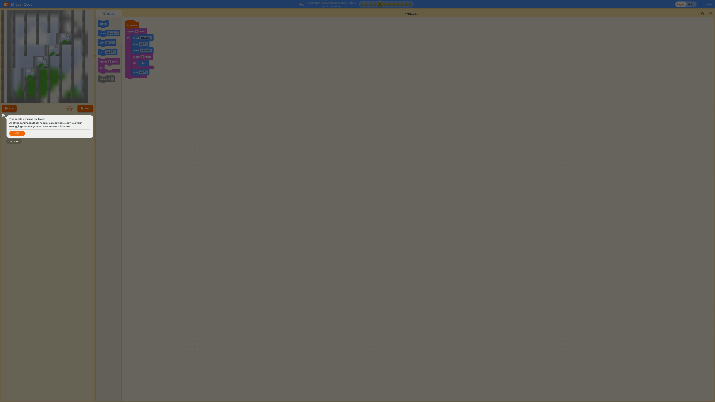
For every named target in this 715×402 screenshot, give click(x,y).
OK (17, 133)
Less (15, 141)
